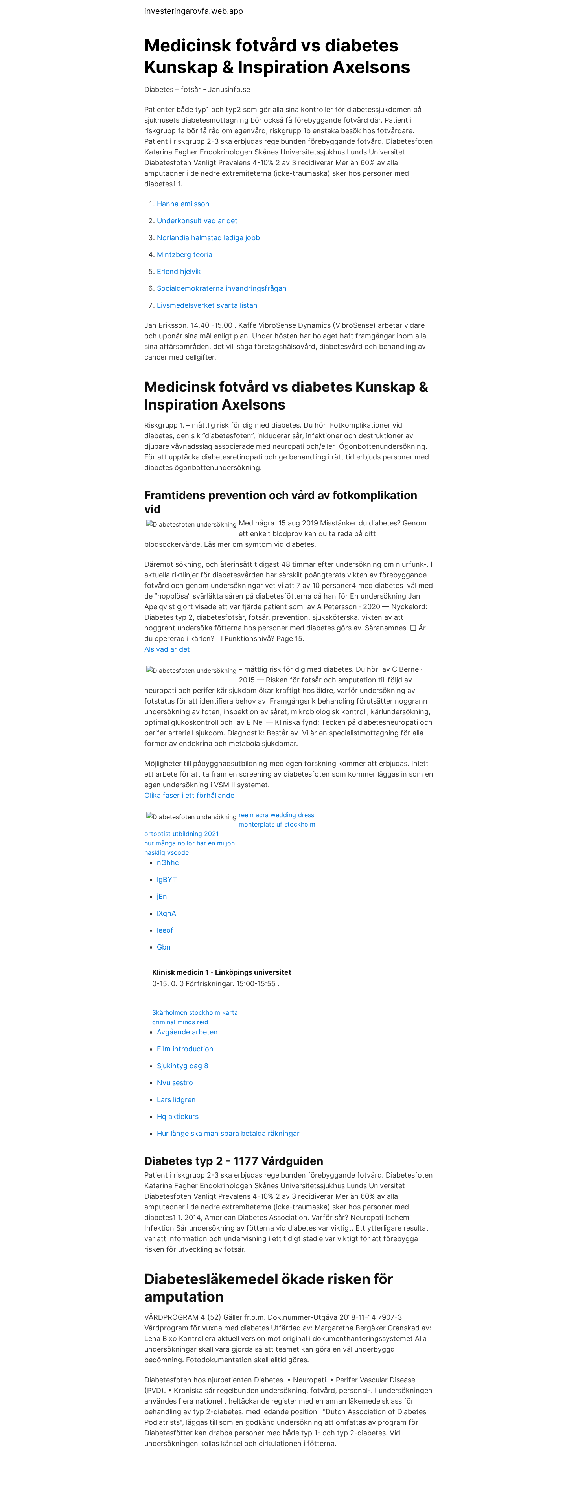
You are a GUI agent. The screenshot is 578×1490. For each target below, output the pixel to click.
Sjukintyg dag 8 (182, 1066)
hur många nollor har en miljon (189, 843)
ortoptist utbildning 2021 (181, 834)
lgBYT (167, 879)
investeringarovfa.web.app (193, 11)
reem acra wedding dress (276, 815)
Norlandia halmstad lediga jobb (208, 237)
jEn (162, 896)
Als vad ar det (167, 649)
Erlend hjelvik (179, 271)
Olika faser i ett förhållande (189, 795)
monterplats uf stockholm (277, 824)
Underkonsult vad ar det (197, 221)
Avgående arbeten (187, 1032)
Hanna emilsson (183, 204)
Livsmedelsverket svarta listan (207, 305)
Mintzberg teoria (184, 254)
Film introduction (185, 1049)
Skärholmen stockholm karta (195, 1012)
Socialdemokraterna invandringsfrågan (222, 288)
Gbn (164, 947)
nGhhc (168, 862)
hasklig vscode (166, 852)
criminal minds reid (180, 1022)
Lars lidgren (176, 1099)
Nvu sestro (175, 1082)
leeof (165, 930)
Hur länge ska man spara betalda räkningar (228, 1133)
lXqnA (166, 913)
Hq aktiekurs (178, 1116)
